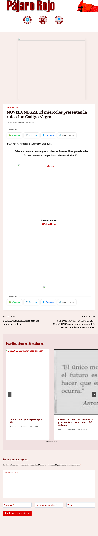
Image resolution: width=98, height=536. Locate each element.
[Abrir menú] (82, 23)
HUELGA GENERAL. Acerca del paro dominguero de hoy (21, 320)
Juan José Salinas (17, 122)
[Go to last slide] (9, 394)
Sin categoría (13, 108)
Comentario (11, 472)
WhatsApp (14, 135)
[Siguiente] (94, 394)
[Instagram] (43, 20)
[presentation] (27, 382)
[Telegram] (27, 20)
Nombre (9, 505)
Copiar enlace (66, 135)
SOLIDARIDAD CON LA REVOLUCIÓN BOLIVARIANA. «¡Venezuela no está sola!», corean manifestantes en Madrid (74, 322)
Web (69, 505)
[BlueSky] (59, 20)
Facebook (48, 135)
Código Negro (49, 224)
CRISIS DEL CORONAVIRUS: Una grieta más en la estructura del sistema (75, 422)
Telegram (31, 135)
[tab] (47, 441)
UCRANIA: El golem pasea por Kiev (26, 421)
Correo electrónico (46, 505)
